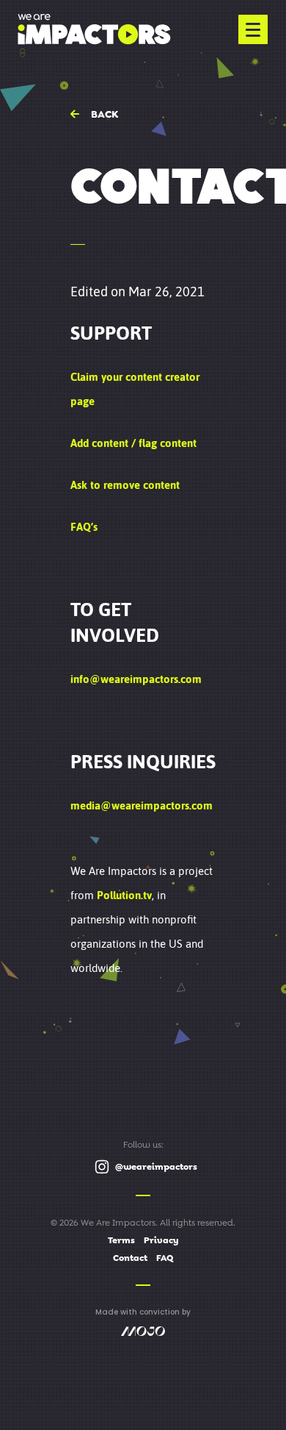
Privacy (161, 1240)
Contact (130, 1258)
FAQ (164, 1258)
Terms (121, 1240)
